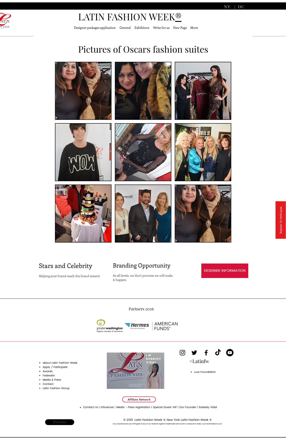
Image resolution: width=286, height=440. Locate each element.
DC (241, 7)
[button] (83, 91)
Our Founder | (189, 407)
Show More (143, 246)
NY (228, 7)
